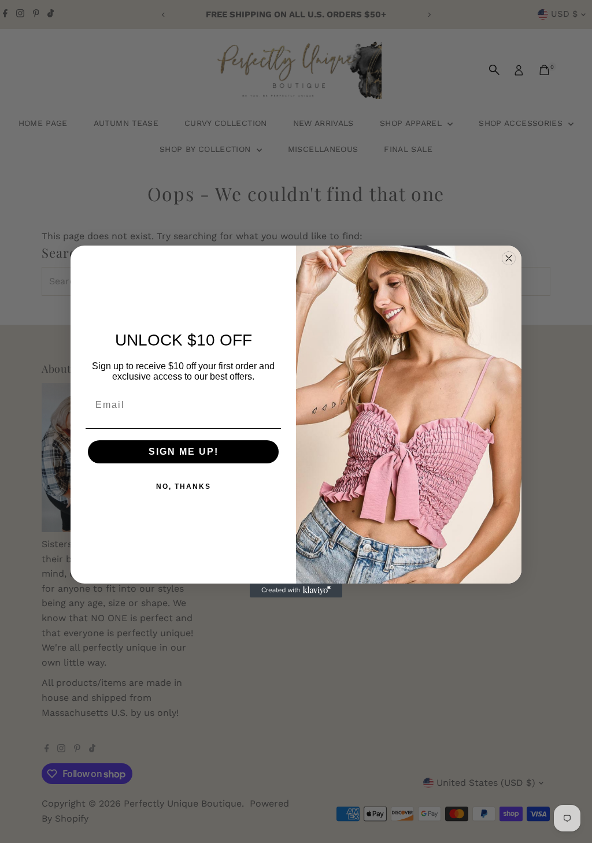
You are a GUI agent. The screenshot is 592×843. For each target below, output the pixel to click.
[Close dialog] (509, 258)
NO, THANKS (183, 486)
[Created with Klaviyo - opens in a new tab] (296, 590)
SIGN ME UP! (184, 451)
